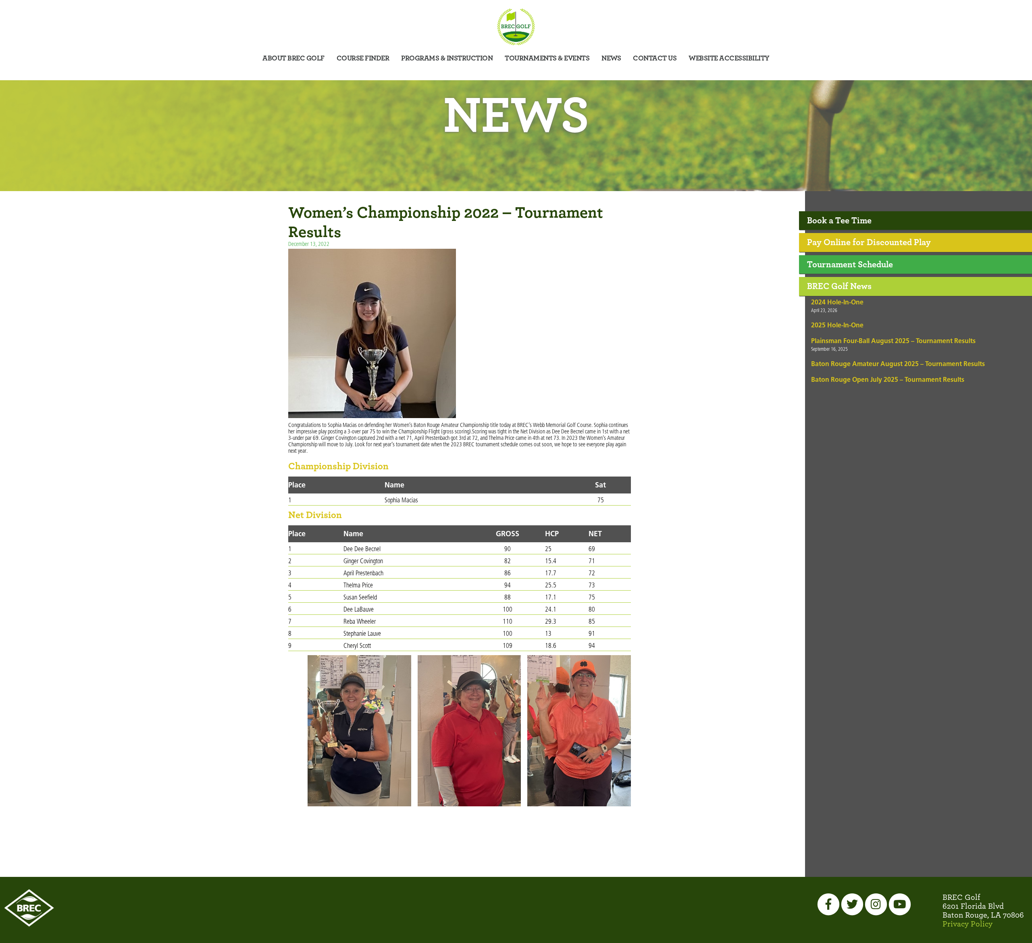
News (611, 58)
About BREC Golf (293, 58)
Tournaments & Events (547, 58)
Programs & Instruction (447, 58)
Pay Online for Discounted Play (869, 242)
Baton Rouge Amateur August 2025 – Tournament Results (898, 364)
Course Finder (363, 58)
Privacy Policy (967, 924)
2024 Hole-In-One (837, 303)
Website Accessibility (729, 58)
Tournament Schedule (850, 264)
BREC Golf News (839, 286)
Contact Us (654, 58)
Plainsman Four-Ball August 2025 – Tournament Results (893, 341)
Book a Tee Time (839, 220)
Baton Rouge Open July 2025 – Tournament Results (887, 380)
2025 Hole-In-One (837, 326)
